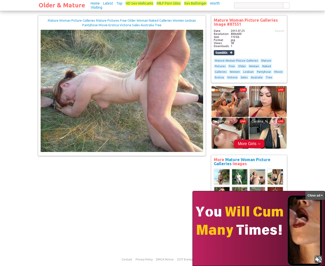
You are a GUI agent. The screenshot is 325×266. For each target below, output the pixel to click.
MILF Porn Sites (169, 3)
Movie (278, 71)
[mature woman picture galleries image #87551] (122, 150)
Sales (244, 77)
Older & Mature (62, 5)
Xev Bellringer (195, 3)
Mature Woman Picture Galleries (236, 60)
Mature (266, 60)
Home (95, 3)
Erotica (219, 77)
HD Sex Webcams (139, 3)
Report (279, 30)
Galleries (220, 71)
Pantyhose (264, 71)
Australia (257, 77)
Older (242, 66)
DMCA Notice (165, 259)
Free (232, 66)
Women (235, 71)
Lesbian (248, 71)
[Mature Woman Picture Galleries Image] (222, 184)
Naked (266, 66)
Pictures (220, 66)
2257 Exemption (187, 259)
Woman (254, 66)
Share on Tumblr (224, 52)
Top (119, 3)
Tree (269, 77)
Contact (127, 259)
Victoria (232, 77)
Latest (108, 3)
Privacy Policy (144, 259)
